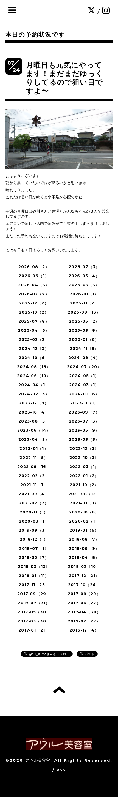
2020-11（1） (34, 512)
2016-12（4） (84, 630)
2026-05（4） (84, 275)
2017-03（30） (34, 621)
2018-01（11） (34, 575)
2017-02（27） (84, 621)
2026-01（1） (84, 294)
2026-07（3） (84, 266)
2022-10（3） (84, 457)
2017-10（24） (84, 584)
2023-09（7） (84, 412)
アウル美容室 (37, 760)
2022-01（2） (84, 475)
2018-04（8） (84, 557)
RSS (61, 770)
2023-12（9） (34, 403)
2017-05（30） (34, 612)
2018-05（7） (34, 557)
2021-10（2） (84, 484)
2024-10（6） (34, 357)
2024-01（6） (84, 393)
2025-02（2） (34, 339)
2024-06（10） (33, 375)
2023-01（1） (33, 448)
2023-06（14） (33, 430)
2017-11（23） (34, 584)
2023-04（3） (33, 439)
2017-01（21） (33, 630)
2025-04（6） (33, 330)
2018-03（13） (34, 566)
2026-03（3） (84, 284)
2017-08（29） (84, 593)
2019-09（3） (34, 530)
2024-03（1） (84, 384)
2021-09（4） (34, 493)
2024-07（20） (84, 366)
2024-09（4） (84, 357)
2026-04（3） (33, 284)
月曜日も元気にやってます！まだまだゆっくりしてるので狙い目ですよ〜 (64, 78)
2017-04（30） (84, 612)
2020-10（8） (84, 512)
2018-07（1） (34, 548)
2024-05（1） (84, 375)
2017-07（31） (34, 602)
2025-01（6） (84, 339)
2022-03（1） (84, 466)
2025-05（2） (84, 321)
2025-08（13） (84, 312)
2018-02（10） (84, 566)
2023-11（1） (84, 403)
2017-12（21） (84, 575)
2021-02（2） (34, 502)
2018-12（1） (34, 539)
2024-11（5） (84, 348)
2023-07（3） (84, 421)
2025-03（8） (84, 330)
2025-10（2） (34, 312)
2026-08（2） (33, 266)
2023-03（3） (84, 439)
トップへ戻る (59, 689)
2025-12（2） (34, 303)
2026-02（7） (33, 294)
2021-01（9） (84, 502)
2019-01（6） (84, 530)
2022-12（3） (84, 448)
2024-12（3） (34, 348)
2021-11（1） (33, 484)
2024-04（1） (33, 384)
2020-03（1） (34, 521)
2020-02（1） (84, 521)
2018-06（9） (84, 548)
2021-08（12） (84, 493)
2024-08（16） (33, 366)
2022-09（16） (33, 466)
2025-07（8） (33, 321)
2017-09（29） (33, 593)
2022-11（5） (33, 457)
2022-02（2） (34, 475)
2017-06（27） (84, 602)
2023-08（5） (33, 421)
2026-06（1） (34, 275)
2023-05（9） (84, 430)
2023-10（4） (34, 412)
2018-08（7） (84, 539)
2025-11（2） (84, 303)
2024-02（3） (33, 393)
